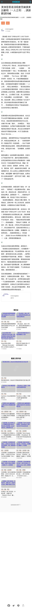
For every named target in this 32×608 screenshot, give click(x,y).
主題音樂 (9, 431)
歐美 (2, 431)
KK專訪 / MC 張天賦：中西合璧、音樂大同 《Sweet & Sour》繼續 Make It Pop (8, 494)
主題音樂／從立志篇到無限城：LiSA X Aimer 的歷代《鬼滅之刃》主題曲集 (8, 474)
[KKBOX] (16, 2)
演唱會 (23, 470)
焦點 (5, 321)
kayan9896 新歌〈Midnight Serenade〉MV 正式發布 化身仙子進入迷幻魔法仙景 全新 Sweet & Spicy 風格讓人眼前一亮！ (8, 347)
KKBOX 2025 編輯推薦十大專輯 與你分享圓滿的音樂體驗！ (8, 415)
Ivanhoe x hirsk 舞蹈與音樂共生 (8, 397)
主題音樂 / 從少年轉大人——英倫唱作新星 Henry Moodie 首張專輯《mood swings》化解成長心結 (8, 436)
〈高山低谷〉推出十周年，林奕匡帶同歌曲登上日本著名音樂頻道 (23, 325)
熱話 (8, 23)
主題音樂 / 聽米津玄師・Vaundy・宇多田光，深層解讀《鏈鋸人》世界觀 (23, 454)
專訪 (5, 378)
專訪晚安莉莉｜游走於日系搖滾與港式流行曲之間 (15, 380)
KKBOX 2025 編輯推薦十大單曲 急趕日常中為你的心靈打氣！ (23, 415)
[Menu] (2, 2)
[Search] (30, 2)
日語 (17, 450)
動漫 (20, 450)
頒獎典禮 (6, 411)
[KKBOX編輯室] (6, 296)
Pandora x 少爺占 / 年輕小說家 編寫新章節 (23, 397)
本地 (3, 23)
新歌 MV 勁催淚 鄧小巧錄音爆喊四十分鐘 (23, 344)
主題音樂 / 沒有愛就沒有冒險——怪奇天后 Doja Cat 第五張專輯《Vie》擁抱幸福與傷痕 (8, 455)
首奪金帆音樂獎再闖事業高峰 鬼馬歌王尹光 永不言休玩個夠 (8, 325)
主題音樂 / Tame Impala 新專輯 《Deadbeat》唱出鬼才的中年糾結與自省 (23, 435)
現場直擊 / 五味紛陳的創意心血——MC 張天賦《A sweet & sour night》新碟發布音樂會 (23, 474)
